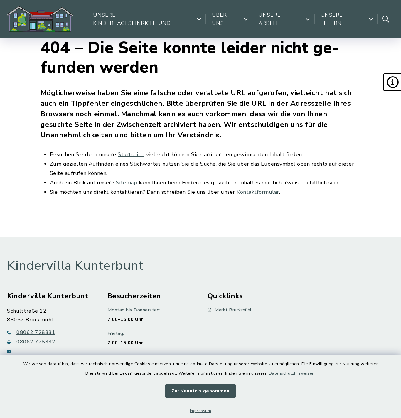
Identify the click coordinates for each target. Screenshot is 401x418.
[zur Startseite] (40, 19)
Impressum (200, 411)
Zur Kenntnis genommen (200, 391)
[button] (392, 82)
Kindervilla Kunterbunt (75, 265)
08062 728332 (35, 341)
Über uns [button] (219, 19)
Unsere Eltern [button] (332, 19)
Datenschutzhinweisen (292, 373)
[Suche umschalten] (386, 19)
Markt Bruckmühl (233, 310)
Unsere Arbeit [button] (269, 19)
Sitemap (126, 182)
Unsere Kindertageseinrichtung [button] (132, 19)
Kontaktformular (258, 191)
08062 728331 (35, 332)
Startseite (131, 154)
